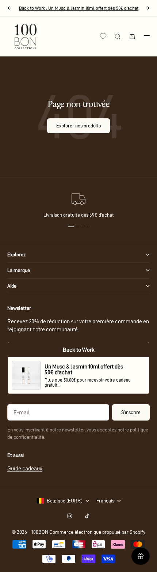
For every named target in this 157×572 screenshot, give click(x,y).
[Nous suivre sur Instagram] (70, 516)
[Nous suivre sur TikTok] (87, 516)
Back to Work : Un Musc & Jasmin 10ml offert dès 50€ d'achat (78, 8)
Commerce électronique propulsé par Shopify (97, 532)
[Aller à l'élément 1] (71, 226)
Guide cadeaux (24, 468)
